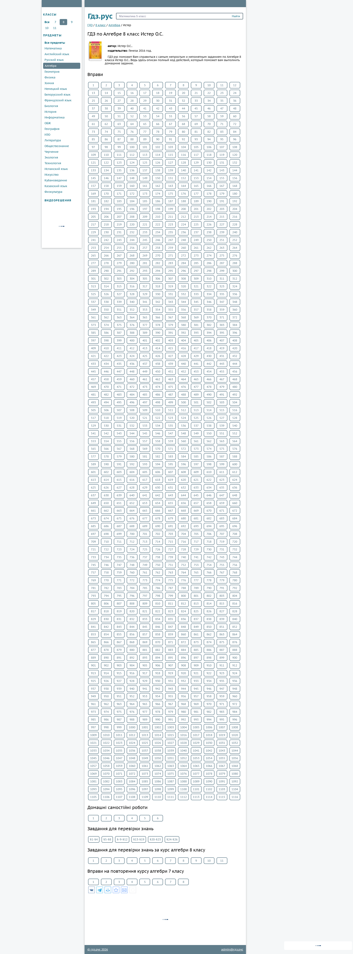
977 (144, 712)
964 (132, 704)
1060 (132, 766)
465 (196, 379)
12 (234, 85)
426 (157, 356)
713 (144, 541)
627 (119, 487)
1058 (106, 766)
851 (221, 627)
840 (234, 619)
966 (157, 704)
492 (234, 394)
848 (183, 627)
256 (132, 248)
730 (209, 549)
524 (183, 418)
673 (93, 518)
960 (234, 696)
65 (144, 124)
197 (144, 209)
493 (93, 402)
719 (221, 541)
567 (119, 449)
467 (221, 379)
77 (144, 132)
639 (119, 495)
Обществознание (57, 146)
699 (119, 534)
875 (221, 642)
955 (170, 696)
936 (234, 681)
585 (196, 456)
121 (93, 162)
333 (196, 294)
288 (234, 263)
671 (221, 510)
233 (144, 232)
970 (209, 704)
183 (119, 201)
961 (93, 704)
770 (106, 580)
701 (144, 534)
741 (196, 557)
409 (93, 348)
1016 (183, 735)
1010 (106, 735)
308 (183, 278)
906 (157, 665)
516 (234, 410)
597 (196, 464)
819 (119, 611)
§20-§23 (155, 839)
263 (221, 248)
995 (221, 719)
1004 (183, 727)
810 (157, 603)
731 (221, 549)
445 (93, 371)
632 (183, 487)
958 (209, 696)
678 (157, 518)
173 (144, 193)
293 (144, 271)
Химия (49, 83)
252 (234, 240)
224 (183, 224)
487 (170, 394)
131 (221, 162)
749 (144, 565)
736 (132, 557)
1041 (196, 750)
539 (221, 425)
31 (170, 101)
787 (170, 588)
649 (93, 503)
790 (209, 588)
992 (183, 719)
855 (119, 634)
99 (119, 147)
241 (93, 240)
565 (93, 449)
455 (221, 371)
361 (93, 317)
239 (221, 232)
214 (209, 217)
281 (144, 263)
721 (93, 549)
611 (221, 472)
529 (93, 425)
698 (106, 534)
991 (170, 719)
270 (157, 255)
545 (144, 433)
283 (170, 263)
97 (93, 147)
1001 (145, 727)
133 (93, 170)
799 (170, 596)
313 (93, 286)
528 (234, 418)
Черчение (51, 152)
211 (170, 217)
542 (106, 433)
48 (234, 108)
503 (221, 402)
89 (144, 139)
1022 (106, 743)
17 (144, 93)
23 (221, 93)
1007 (222, 727)
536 (183, 425)
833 (144, 619)
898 (209, 657)
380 (183, 325)
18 (157, 93)
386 (106, 333)
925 (93, 681)
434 (106, 364)
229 (93, 232)
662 (106, 510)
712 (132, 541)
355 (170, 309)
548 (183, 433)
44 (183, 108)
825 (196, 611)
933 (196, 681)
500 (183, 402)
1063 (170, 766)
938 (106, 689)
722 (106, 549)
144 (234, 170)
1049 (145, 758)
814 (209, 603)
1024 (132, 743)
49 (93, 116)
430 (209, 356)
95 (221, 139)
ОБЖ (48, 123)
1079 (222, 773)
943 (170, 689)
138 (157, 170)
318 (157, 286)
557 (144, 441)
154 (209, 178)
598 (209, 464)
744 (234, 557)
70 (209, 124)
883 (170, 650)
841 (93, 627)
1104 (234, 789)
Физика (50, 77)
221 (144, 224)
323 (221, 286)
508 (132, 410)
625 (93, 487)
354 (157, 309)
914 (106, 673)
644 (183, 495)
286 (209, 263)
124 (132, 162)
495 (119, 402)
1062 (157, 766)
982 (209, 712)
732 (234, 549)
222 (157, 224)
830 (106, 619)
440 (183, 364)
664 (132, 510)
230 (106, 232)
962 (106, 704)
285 (196, 263)
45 (196, 108)
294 (157, 271)
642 (157, 495)
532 (132, 425)
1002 (157, 727)
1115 (222, 797)
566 (106, 449)
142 (209, 170)
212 (183, 217)
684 (234, 518)
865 (93, 642)
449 (144, 371)
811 (170, 603)
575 (221, 449)
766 (209, 572)
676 (132, 518)
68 (183, 124)
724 (132, 549)
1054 (209, 758)
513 (196, 410)
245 (144, 240)
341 (144, 302)
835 (170, 619)
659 (221, 503)
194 (106, 209)
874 (209, 642)
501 (196, 402)
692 (183, 526)
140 (183, 170)
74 (106, 132)
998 (106, 727)
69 (196, 124)
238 (209, 232)
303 (119, 278)
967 (170, 704)
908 (183, 665)
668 (183, 510)
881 (144, 650)
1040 (183, 750)
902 (106, 665)
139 (170, 170)
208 (132, 217)
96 (234, 139)
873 (196, 642)
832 (132, 619)
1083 (119, 781)
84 (234, 132)
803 (221, 596)
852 (234, 627)
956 (183, 696)
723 (119, 549)
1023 (119, 743)
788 (183, 588)
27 (119, 101)
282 (157, 263)
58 (209, 116)
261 (196, 248)
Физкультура (53, 192)
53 (144, 116)
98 (106, 147)
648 (234, 495)
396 (234, 333)
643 (170, 495)
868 (132, 642)
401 (144, 340)
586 (209, 456)
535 (170, 425)
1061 (145, 766)
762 (157, 572)
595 (170, 464)
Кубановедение (56, 180)
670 (209, 510)
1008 (234, 727)
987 (119, 719)
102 (157, 147)
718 (209, 541)
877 (93, 650)
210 (157, 217)
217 (93, 224)
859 (170, 634)
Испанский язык (56, 169)
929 (144, 681)
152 (183, 178)
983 (221, 712)
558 (157, 441)
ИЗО (47, 134)
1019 (222, 735)
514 (209, 410)
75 (119, 132)
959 (221, 696)
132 (234, 162)
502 (209, 402)
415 (170, 348)
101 (144, 147)
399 (119, 340)
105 (196, 147)
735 (119, 557)
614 (106, 480)
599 (221, 464)
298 (209, 271)
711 (119, 541)
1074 (157, 773)
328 (132, 294)
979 (170, 712)
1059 (119, 766)
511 (170, 410)
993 (196, 719)
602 (106, 472)
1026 (157, 743)
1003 (170, 727)
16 (132, 93)
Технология (53, 163)
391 (170, 333)
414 (157, 348)
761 (144, 572)
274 (209, 255)
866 (106, 642)
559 (170, 441)
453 (196, 371)
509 (144, 410)
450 (157, 371)
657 (196, 503)
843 (119, 627)
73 (93, 132)
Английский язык (57, 54)
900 (234, 657)
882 (157, 650)
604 (132, 472)
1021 (93, 743)
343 (170, 302)
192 (234, 201)
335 (221, 294)
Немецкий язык (56, 89)
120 (234, 155)
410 (106, 348)
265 (93, 255)
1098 (157, 789)
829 (93, 619)
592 (132, 464)
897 (196, 657)
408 (234, 340)
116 (183, 155)
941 (144, 689)
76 (132, 132)
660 (234, 503)
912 (234, 665)
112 (132, 155)
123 (119, 162)
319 (170, 286)
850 (209, 627)
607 (170, 472)
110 (106, 155)
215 (221, 217)
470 (106, 387)
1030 (209, 743)
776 (183, 580)
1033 (93, 750)
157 (93, 186)
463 (170, 379)
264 (234, 248)
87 (119, 139)
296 (183, 271)
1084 (132, 781)
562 (209, 441)
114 (157, 155)
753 (196, 565)
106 (209, 147)
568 (132, 449)
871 (170, 642)
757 (93, 572)
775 (170, 580)
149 (144, 178)
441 (196, 364)
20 (183, 93)
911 (221, 665)
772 (132, 580)
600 (234, 464)
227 (221, 224)
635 (221, 487)
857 (144, 634)
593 (144, 464)
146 (106, 178)
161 (144, 186)
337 (93, 302)
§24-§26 (172, 839)
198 (157, 209)
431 (221, 356)
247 (170, 240)
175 (170, 193)
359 (221, 309)
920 (183, 673)
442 (209, 364)
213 (196, 217)
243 (119, 240)
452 (183, 371)
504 (234, 402)
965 (144, 704)
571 (170, 449)
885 (196, 650)
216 (234, 217)
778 (209, 580)
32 (183, 101)
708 (234, 534)
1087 (170, 781)
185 (144, 201)
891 (119, 657)
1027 (170, 743)
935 (221, 681)
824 (183, 611)
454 (209, 371)
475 (170, 387)
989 (144, 719)
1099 (170, 789)
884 (183, 650)
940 (132, 689)
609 (196, 472)
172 (132, 193)
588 (234, 456)
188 (183, 201)
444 (234, 364)
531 (119, 425)
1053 (196, 758)
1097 (145, 789)
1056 (234, 758)
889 (93, 657)
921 (196, 673)
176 (183, 193)
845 (144, 627)
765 (196, 572)
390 (157, 333)
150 (157, 178)
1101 (196, 789)
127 (170, 162)
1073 (145, 773)
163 (170, 186)
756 (234, 565)
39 (119, 108)
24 (234, 93)
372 (234, 317)
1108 (132, 797)
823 (170, 611)
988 (132, 719)
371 (221, 317)
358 (209, 309)
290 (106, 271)
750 (157, 565)
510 (157, 410)
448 (132, 371)
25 (93, 101)
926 (106, 681)
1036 (132, 750)
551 (221, 433)
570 (157, 449)
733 (93, 557)
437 (144, 364)
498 (157, 402)
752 (183, 565)
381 (196, 325)
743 (221, 557)
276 (234, 255)
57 (196, 116)
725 (144, 549)
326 (106, 294)
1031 (222, 743)
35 (221, 101)
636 (234, 487)
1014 (157, 735)
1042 (209, 750)
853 (93, 634)
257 (144, 248)
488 (183, 394)
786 (157, 588)
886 (209, 650)
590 (106, 464)
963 (119, 704)
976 (132, 712)
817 (93, 611)
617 (144, 480)
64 (132, 124)
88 (132, 139)
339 (119, 302)
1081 (93, 781)
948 (234, 689)
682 (209, 518)
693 (196, 526)
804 (234, 596)
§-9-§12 (122, 839)
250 (209, 240)
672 (234, 510)
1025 (145, 743)
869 (144, 642)
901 (93, 665)
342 (157, 302)
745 (93, 565)
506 (106, 410)
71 (221, 124)
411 (119, 348)
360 (234, 309)
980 (183, 712)
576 (234, 449)
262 (209, 248)
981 (196, 712)
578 (106, 456)
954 (157, 696)
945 (196, 689)
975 (119, 712)
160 (132, 186)
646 (209, 495)
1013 (145, 735)
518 (106, 418)
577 (93, 456)
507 (119, 410)
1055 (222, 758)
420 (234, 348)
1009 (93, 735)
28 (132, 101)
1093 (93, 789)
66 (157, 124)
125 (144, 162)
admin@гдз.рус (232, 949)
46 (209, 108)
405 (196, 340)
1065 (196, 766)
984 (234, 712)
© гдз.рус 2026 (97, 949)
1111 (170, 797)
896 (183, 657)
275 (221, 255)
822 (157, 611)
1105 (93, 797)
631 (170, 487)
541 (93, 433)
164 (183, 186)
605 (144, 472)
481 (93, 394)
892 (132, 657)
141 (196, 170)
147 (119, 178)
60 (234, 116)
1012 (132, 735)
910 (209, 665)
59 (221, 116)
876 (234, 642)
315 (119, 286)
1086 (157, 781)
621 (196, 480)
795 (119, 596)
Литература (53, 140)
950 (106, 696)
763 (170, 572)
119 (221, 155)
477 (196, 387)
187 (170, 201)
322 (209, 286)
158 (106, 186)
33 (196, 101)
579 (119, 456)
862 (209, 634)
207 (119, 217)
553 (93, 441)
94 (209, 139)
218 (106, 224)
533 (144, 425)
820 (132, 611)
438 (157, 364)
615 (119, 480)
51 (119, 116)
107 (221, 147)
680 (183, 518)
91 (170, 139)
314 (106, 286)
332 (183, 294)
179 (221, 193)
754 (209, 565)
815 (221, 603)
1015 (170, 735)
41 (144, 108)
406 (209, 340)
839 (221, 619)
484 (132, 394)
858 (157, 634)
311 (221, 278)
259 (170, 248)
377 (144, 325)
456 (234, 371)
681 (196, 518)
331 (170, 294)
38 (106, 108)
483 (119, 394)
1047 (119, 758)
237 (196, 232)
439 (170, 364)
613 (93, 480)
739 (170, 557)
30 (157, 101)
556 (132, 441)
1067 (222, 766)
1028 (183, 743)
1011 (119, 735)
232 (132, 232)
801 (196, 596)
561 (196, 441)
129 (196, 162)
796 (132, 596)
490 (209, 394)
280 (132, 263)
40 (132, 108)
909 (196, 665)
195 (119, 209)
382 (209, 325)
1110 (157, 797)
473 (144, 387)
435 (119, 364)
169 (93, 193)
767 (221, 572)
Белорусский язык (57, 94)
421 (93, 356)
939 (119, 689)
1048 (132, 758)
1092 (234, 781)
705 (196, 534)
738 (157, 557)
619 (170, 480)
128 (183, 162)
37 (93, 108)
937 (93, 689)
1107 (119, 797)
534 (157, 425)
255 (119, 248)
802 (209, 596)
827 (221, 611)
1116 (234, 797)
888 (234, 650)
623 (221, 480)
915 (119, 673)
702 (157, 534)
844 (132, 627)
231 (119, 232)
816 (234, 603)
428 (183, 356)
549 (196, 433)
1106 (106, 797)
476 (183, 387)
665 (144, 510)
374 (106, 325)
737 (144, 557)
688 (132, 526)
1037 (145, 750)
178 (209, 193)
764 (183, 572)
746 (106, 565)
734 (106, 557)
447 (119, 371)
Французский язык (58, 100)
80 (183, 132)
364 (132, 317)
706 (209, 534)
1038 (157, 750)
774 (157, 580)
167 (221, 186)
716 (183, 541)
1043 (222, 750)
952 (132, 696)
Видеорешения (58, 200)
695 (221, 526)
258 (157, 248)
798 (157, 596)
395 (221, 333)
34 (209, 101)
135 (119, 170)
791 (221, 588)
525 (196, 418)
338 (106, 302)
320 (183, 286)
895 (170, 657)
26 (106, 101)
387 (119, 333)
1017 (196, 735)
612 (234, 472)
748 (132, 565)
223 (170, 224)
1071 (119, 773)
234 (157, 232)
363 (119, 317)
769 (93, 580)
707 (221, 534)
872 (183, 642)
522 (157, 418)
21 (196, 93)
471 (119, 387)
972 (234, 704)
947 (221, 689)
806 (106, 603)
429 (196, 356)
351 (119, 309)
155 (221, 178)
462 (157, 379)
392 (183, 333)
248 (183, 240)
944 (183, 689)
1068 (234, 766)
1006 (209, 727)
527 (221, 418)
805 (93, 603)
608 (183, 472)
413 (144, 348)
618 (157, 480)
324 (234, 286)
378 (157, 325)
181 (93, 201)
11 (54, 28)
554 (106, 441)
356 (183, 309)
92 (183, 139)
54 (157, 116)
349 (93, 309)
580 (132, 456)
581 (144, 456)
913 (93, 673)
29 (144, 101)
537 (196, 425)
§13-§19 (138, 839)
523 (170, 418)
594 (157, 464)
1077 (196, 773)
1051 (170, 758)
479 (221, 387)
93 (196, 139)
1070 (106, 773)
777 (196, 580)
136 (132, 170)
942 (157, 689)
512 (183, 410)
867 (119, 642)
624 (234, 480)
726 (157, 549)
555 (119, 441)
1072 (132, 773)
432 (234, 356)
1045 (93, 758)
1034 (106, 750)
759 (119, 572)
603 (119, 472)
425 (144, 356)
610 (209, 472)
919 (170, 673)
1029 (196, 743)
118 (209, 155)
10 (46, 28)
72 (234, 124)
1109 (145, 797)
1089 (196, 781)
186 (157, 201)
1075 (170, 773)
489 (196, 394)
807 (119, 603)
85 (93, 139)
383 (221, 325)
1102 (209, 789)
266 (106, 255)
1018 (209, 735)
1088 (183, 781)
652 (132, 503)
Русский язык (54, 60)
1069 (93, 773)
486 (157, 394)
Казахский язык (56, 186)
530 (106, 425)
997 (93, 727)
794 (106, 596)
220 (132, 224)
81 (196, 132)
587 (221, 456)
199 (170, 209)
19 (170, 93)
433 (93, 364)
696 (234, 526)
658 (209, 503)
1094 (106, 789)
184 (132, 201)
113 (144, 155)
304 (132, 278)
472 (132, 387)
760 (132, 572)
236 (183, 232)
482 (106, 394)
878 (106, 650)
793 (93, 596)
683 (221, 518)
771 (119, 580)
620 (183, 480)
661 (93, 510)
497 (144, 402)
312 (234, 278)
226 (209, 224)
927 (119, 681)
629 (144, 487)
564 (234, 441)
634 (209, 487)
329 (144, 294)
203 (221, 209)
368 (183, 317)
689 (144, 526)
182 (106, 201)
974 (106, 712)
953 (144, 696)
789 (196, 588)
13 (93, 93)
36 (234, 101)
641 (144, 495)
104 (183, 147)
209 (144, 217)
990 (157, 719)
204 (234, 209)
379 (170, 325)
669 (196, 510)
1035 (119, 750)
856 (132, 634)
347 (221, 302)
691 (170, 526)
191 (221, 201)
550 (209, 433)
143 (221, 170)
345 (196, 302)
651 (119, 503)
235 (170, 232)
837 (196, 619)
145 (93, 178)
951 (119, 696)
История (50, 112)
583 (170, 456)
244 (132, 240)
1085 (145, 781)
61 (93, 124)
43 (170, 108)
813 (196, 603)
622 (209, 480)
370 (209, 317)
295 (170, 271)
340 (132, 302)
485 (144, 394)
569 (144, 449)
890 (106, 657)
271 (170, 255)
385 (93, 333)
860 (183, 634)
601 (93, 472)
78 (157, 132)
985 (93, 719)
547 (170, 433)
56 (183, 116)
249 (196, 240)
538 (209, 425)
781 (93, 588)
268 (132, 255)
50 (106, 116)
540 (234, 425)
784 (132, 588)
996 (234, 719)
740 (183, 557)
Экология (51, 157)
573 (196, 449)
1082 (106, 781)
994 (209, 719)
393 (196, 333)
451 (170, 371)
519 (119, 418)
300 (234, 271)
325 (93, 294)
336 (234, 294)
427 (170, 356)
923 (221, 673)
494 (106, 402)
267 (119, 255)
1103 (222, 789)
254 (106, 248)
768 (234, 572)
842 (106, 627)
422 (106, 356)
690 (157, 526)
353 (144, 309)
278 (106, 263)
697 (93, 534)
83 (221, 132)
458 (106, 379)
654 (157, 503)
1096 (132, 789)
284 (183, 263)
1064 (183, 766)
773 (144, 580)
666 (157, 510)
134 (106, 170)
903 (119, 665)
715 (170, 541)
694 (209, 526)
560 (183, 441)
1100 (183, 789)
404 (183, 340)
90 (157, 139)
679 (170, 518)
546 (157, 433)
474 (157, 387)
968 (183, 704)
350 (106, 309)
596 (183, 464)
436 (132, 364)
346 (209, 302)
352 (132, 309)
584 (183, 456)
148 (132, 178)
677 (144, 518)
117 (196, 155)
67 (170, 124)
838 (209, 619)
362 (106, 317)
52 (132, 116)
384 (234, 325)
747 (119, 565)
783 (119, 588)
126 (157, 162)
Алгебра (50, 66)
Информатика (55, 117)
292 (132, 271)
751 (170, 565)
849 (196, 627)
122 (106, 162)
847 (170, 627)
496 (132, 402)
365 (144, 317)
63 (119, 124)
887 (221, 650)
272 (183, 255)
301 (93, 278)
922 (209, 673)
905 (144, 665)
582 (157, 456)
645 (196, 495)
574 (209, 449)
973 (93, 712)
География (52, 129)
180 (234, 193)
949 (93, 696)
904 (132, 665)
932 (183, 681)
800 (183, 596)
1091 (222, 781)
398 (106, 340)
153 (196, 178)
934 (209, 681)
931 (170, 681)
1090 (209, 781)
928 (132, 681)
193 (93, 209)
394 (209, 333)
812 (183, 603)
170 (106, 193)
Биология (51, 106)
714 (157, 541)
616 (132, 480)
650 (106, 503)
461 (144, 379)
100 (132, 147)
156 (234, 178)
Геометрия (52, 72)
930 (157, 681)
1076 (183, 773)
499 (170, 402)
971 (221, 704)
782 (106, 588)
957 (196, 696)
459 (119, 379)
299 (221, 271)
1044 (234, 750)
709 (93, 541)
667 (170, 510)
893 (144, 657)
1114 (209, 797)
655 (170, 503)
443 (221, 364)
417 (196, 348)
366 (157, 317)
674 (106, 518)
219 (119, 224)
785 (144, 588)
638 (106, 495)
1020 (234, 735)
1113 (196, 797)
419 (221, 348)
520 (132, 418)
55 (170, 116)
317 (144, 286)
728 (183, 549)
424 (132, 356)
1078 (209, 773)
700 (132, 534)
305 (144, 278)
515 (221, 410)
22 (209, 93)
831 (119, 619)
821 (144, 611)
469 (93, 387)
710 (106, 541)
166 (209, 186)
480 (234, 387)
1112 (183, 797)
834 (157, 619)
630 (157, 487)
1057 (93, 766)
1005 (196, 727)
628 (132, 487)
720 (234, 541)
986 (106, 719)
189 (196, 201)
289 (93, 271)
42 (157, 108)
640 (132, 495)
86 (106, 139)
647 (221, 495)
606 (157, 472)
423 (119, 356)
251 (221, 240)
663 (119, 510)
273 (196, 255)
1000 (132, 727)
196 (132, 209)
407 (221, 340)
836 (183, 619)
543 (119, 433)
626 (106, 487)
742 (209, 557)
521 (144, 418)
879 (119, 650)
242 (106, 240)
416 (183, 348)
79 (170, 132)
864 (234, 634)
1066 (209, 766)
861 (196, 634)
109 (93, 155)
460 (132, 379)
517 (93, 418)
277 (93, 263)
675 (119, 518)
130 (209, 162)
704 (183, 534)
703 (170, 534)
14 (106, 93)
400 (132, 340)
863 (221, 634)
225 (196, 224)
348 (234, 302)
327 (119, 294)
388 (132, 333)
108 (234, 147)
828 (234, 611)
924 (234, 673)
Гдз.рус (100, 16)
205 (93, 217)
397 (93, 340)
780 (234, 580)
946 (209, 689)
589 (93, 464)
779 (221, 580)
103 (170, 147)
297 (196, 271)
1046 (106, 758)
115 (170, 155)
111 (119, 155)
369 (196, 317)
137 (144, 170)
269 (144, 255)
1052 (183, 758)
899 (221, 657)
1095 (119, 789)
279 (119, 263)
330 (157, 294)
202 (209, 209)
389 (144, 333)
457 (93, 379)
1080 (234, 773)
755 (221, 565)
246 (157, 240)
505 (93, 410)
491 (221, 394)
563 (221, 441)
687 (119, 526)
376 (132, 325)
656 (183, 503)
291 (119, 271)
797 (144, 596)
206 (106, 217)
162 (157, 186)
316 (132, 286)
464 (183, 379)
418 (209, 348)
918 (157, 673)
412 (132, 348)
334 (209, 294)
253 (93, 248)
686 (106, 526)
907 (170, 665)
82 (209, 132)
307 (170, 278)
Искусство (52, 174)
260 (183, 248)
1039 (170, 750)
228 (234, 224)
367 (170, 317)
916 (132, 673)
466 (209, 379)
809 (144, 603)
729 (196, 549)
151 (170, 178)
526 (209, 418)
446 (106, 371)
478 (209, 387)
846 (157, 627)
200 (183, 209)
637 (93, 495)
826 (209, 611)
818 (106, 611)
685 (93, 526)
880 (132, 650)
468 (234, 379)
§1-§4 (94, 839)
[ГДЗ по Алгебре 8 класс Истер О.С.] (116, 890)
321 (196, 286)
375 (119, 325)
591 (119, 464)
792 (234, 588)
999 (119, 727)
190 (209, 201)
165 (196, 186)
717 (196, 541)
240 (234, 232)
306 (157, 278)
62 (106, 124)
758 (106, 572)
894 (157, 657)
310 (209, 278)
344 (183, 302)
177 (196, 193)
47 (221, 108)
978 (157, 712)
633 (196, 487)
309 (196, 278)
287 (221, 263)
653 (144, 503)
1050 (157, 758)
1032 (234, 743)
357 (196, 309)
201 (196, 209)
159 (119, 186)
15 (119, 93)
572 (183, 449)
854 (106, 634)
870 (157, 642)
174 (157, 193)
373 (93, 325)
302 (106, 278)
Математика (53, 48)
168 (234, 186)
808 (132, 603)
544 (132, 433)
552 (234, 433)
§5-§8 (107, 839)
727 (170, 549)
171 (119, 193)
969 (196, 704)
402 (157, 340)
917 (144, 673)
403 (170, 340)
